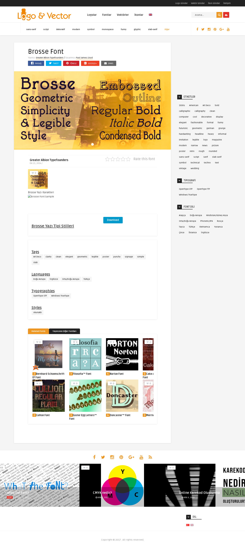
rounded (213, 151)
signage (129, 256)
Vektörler (123, 14)
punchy (117, 256)
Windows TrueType (60, 295)
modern (76, 29)
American (193, 105)
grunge (221, 128)
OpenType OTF (40, 295)
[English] (150, 17)
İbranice (193, 232)
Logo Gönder (181, 3)
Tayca (182, 227)
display (219, 117)
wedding (195, 168)
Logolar (92, 14)
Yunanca (218, 227)
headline (199, 134)
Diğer (167, 29)
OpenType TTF (203, 189)
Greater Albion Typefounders (49, 57)
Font (10, 497)
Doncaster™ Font (120, 415)
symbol (91, 29)
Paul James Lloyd (84, 57)
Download (113, 220)
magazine (217, 139)
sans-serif (31, 29)
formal (210, 122)
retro (192, 151)
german (210, 128)
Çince (181, 232)
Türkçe (87, 279)
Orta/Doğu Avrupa (70, 279)
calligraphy (200, 111)
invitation (183, 139)
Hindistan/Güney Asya (217, 215)
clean (58, 256)
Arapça (182, 215)
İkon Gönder (214, 3)
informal (222, 134)
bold (217, 105)
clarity (48, 256)
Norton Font (117, 373)
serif (205, 157)
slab (35, 262)
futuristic (183, 128)
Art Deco (37, 256)
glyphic (137, 29)
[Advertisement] (130, 191)
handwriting (185, 134)
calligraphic (184, 111)
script (46, 29)
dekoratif (60, 29)
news (205, 145)
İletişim (227, 3)
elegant (69, 256)
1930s (182, 105)
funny (123, 29)
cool (195, 117)
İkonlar (138, 14)
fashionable (197, 122)
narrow (194, 145)
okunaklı (37, 312)
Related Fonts (38, 331)
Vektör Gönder (198, 3)
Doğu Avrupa (39, 279)
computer (184, 117)
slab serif (217, 157)
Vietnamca (204, 227)
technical (195, 162)
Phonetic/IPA (206, 221)
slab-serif (152, 29)
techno (207, 162)
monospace (108, 29)
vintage (182, 168)
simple (140, 256)
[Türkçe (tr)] (187, 524)
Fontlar (106, 14)
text (217, 162)
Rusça (220, 221)
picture (215, 145)
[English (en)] (192, 524)
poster (106, 256)
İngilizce (54, 279)
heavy (211, 134)
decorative (206, 117)
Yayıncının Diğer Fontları (64, 331)
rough (201, 151)
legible (95, 256)
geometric (82, 256)
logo (205, 139)
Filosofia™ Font (82, 373)
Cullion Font (43, 415)
